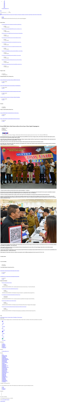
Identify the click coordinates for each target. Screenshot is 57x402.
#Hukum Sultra (4, 364)
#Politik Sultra (4, 376)
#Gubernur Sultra (4, 356)
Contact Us (3, 389)
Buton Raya (8, 14)
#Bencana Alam (4, 370)
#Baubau (3, 363)
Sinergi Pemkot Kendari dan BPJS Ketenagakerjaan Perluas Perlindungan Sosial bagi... (11, 37)
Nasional (3, 14)
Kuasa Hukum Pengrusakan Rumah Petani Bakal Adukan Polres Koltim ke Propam (11, 294)
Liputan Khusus (30, 14)
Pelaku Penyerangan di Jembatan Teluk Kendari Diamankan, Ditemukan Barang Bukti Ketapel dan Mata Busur (14, 306)
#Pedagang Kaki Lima (5, 372)
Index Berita (39, 14)
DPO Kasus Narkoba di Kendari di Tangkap (7, 282)
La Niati (3, 121)
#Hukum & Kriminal (5, 358)
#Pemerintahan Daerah (5, 367)
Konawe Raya (12, 14)
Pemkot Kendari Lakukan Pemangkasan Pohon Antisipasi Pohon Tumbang (9, 270)
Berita (3, 17)
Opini (37, 14)
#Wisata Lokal (4, 373)
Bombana (23, 14)
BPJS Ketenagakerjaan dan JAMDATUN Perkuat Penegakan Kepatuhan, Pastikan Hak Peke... (12, 33)
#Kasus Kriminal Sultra (5, 359)
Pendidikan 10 (15, 317)
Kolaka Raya (20, 14)
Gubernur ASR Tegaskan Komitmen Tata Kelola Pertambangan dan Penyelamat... (10, 91)
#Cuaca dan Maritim (5, 362)
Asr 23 (1, 317)
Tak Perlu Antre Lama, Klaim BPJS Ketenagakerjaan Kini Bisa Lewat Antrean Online (11, 55)
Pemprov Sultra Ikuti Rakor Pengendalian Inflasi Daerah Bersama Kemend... (10, 118)
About (3, 387)
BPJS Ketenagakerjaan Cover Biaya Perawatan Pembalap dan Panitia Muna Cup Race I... (12, 46)
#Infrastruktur (4, 378)
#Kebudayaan (4, 366)
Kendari (5, 14)
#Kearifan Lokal (4, 368)
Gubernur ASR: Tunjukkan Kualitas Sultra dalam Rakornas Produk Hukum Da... (10, 85)
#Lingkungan (4, 379)
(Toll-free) (5, 399)
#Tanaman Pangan (4, 369)
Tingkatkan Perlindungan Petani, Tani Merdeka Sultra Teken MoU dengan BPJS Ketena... (12, 24)
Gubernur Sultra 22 (10, 317)
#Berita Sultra (4, 375)
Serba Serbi (34, 14)
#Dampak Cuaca (4, 371)
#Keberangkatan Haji (5, 365)
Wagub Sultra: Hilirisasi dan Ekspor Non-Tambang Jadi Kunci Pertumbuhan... (10, 97)
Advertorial (26, 14)
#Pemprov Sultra (4, 355)
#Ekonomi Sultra (4, 360)
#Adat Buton (4, 381)
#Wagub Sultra (4, 357)
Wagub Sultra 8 (20, 317)
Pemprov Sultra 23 (5, 317)
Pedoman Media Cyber (5, 8)
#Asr (3, 354)
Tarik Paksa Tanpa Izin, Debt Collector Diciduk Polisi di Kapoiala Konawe (10, 288)
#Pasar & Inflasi (4, 361)
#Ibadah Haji (4, 374)
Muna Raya (16, 14)
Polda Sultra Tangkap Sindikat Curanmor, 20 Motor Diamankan (9, 300)
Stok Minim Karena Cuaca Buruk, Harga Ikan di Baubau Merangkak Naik (9, 276)
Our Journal (3, 388)
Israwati (3, 82)
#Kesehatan (3, 377)
